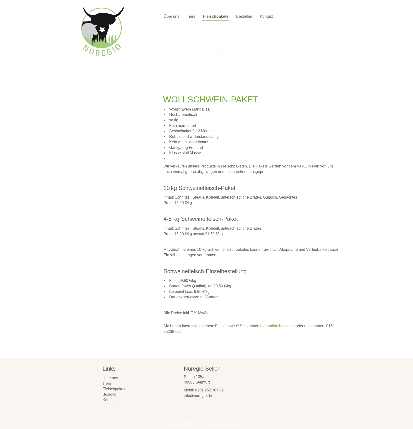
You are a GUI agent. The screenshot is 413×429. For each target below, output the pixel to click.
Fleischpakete (215, 16)
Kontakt (266, 16)
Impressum (206, 424)
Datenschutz (236, 424)
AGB (220, 424)
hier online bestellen (278, 326)
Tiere (191, 16)
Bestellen (244, 16)
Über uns (171, 16)
